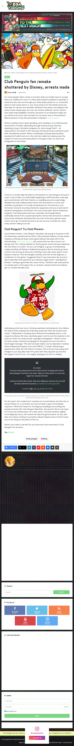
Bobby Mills (11, 92)
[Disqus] (37, 497)
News (13, 73)
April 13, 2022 (47, 388)
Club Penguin (53, 118)
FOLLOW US (37, 738)
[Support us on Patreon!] (37, 22)
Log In (37, 716)
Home (8, 73)
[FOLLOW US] (37, 730)
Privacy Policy (67, 742)
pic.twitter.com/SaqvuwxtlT (48, 383)
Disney (44, 439)
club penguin (32, 439)
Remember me (11, 711)
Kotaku (11, 432)
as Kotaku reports (24, 241)
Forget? (66, 707)
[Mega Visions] (15, 5)
